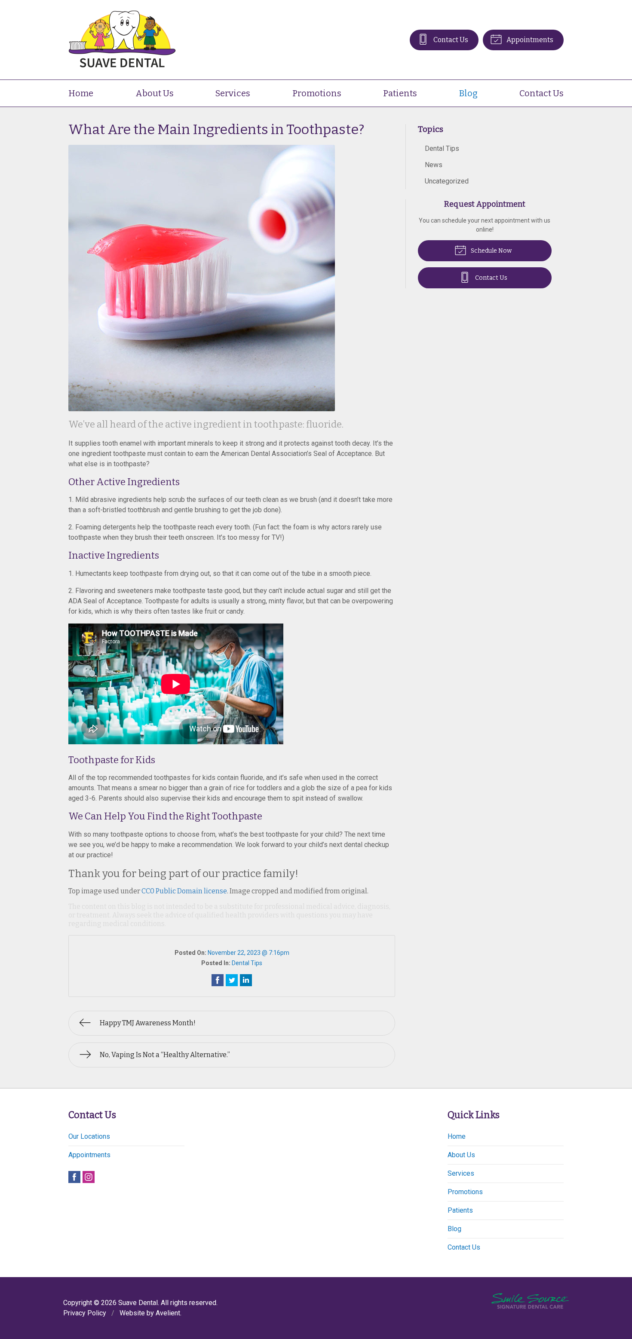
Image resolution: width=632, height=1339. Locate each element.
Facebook (74, 1177)
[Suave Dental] (122, 39)
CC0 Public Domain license (184, 891)
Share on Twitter (232, 980)
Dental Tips (247, 963)
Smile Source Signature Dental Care (530, 1301)
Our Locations (89, 1136)
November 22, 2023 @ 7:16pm (248, 952)
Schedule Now (490, 250)
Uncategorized (447, 181)
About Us (154, 93)
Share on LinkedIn (246, 980)
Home (80, 93)
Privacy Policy (84, 1313)
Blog (468, 93)
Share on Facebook (218, 980)
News (433, 165)
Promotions (316, 93)
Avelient (168, 1313)
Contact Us (450, 40)
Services (232, 93)
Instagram (89, 1177)
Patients (400, 93)
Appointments (529, 40)
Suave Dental (138, 1303)
